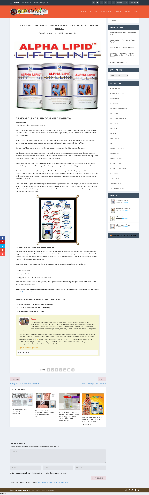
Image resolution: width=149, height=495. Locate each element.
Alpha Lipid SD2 (26, 292)
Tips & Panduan (115, 188)
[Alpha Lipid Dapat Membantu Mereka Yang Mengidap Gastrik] (46, 400)
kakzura (49, 33)
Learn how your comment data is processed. (53, 482)
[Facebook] (23, 353)
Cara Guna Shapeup (117, 118)
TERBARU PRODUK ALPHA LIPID (124, 236)
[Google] (21, 353)
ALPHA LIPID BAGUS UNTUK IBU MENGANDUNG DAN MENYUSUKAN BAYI (92, 419)
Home (83, 12)
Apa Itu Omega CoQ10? (118, 62)
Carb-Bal (113, 123)
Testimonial (114, 183)
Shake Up (113, 178)
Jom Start (93, 12)
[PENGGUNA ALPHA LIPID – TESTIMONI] (22, 399)
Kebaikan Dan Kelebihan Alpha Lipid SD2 (35, 3)
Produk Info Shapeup (117, 168)
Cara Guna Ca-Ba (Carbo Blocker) (121, 47)
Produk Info (114, 163)
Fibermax (113, 138)
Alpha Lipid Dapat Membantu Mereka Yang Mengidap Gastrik (44, 412)
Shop (127, 12)
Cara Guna (114, 113)
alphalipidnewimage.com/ (28, 347)
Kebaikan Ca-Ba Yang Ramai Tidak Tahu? (122, 41)
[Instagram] (26, 353)
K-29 (111, 143)
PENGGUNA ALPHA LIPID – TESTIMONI (21, 410)
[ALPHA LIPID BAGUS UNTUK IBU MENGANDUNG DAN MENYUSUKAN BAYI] (93, 404)
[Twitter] (28, 353)
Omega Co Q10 (115, 158)
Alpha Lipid (68, 33)
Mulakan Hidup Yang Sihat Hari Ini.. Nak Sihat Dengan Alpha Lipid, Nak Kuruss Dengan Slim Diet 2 (69, 415)
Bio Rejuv (113, 103)
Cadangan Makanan (117, 108)
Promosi (113, 173)
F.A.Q (112, 133)
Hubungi (118, 12)
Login (135, 12)
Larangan (113, 153)
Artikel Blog (106, 12)
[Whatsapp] (18, 353)
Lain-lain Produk (116, 148)
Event (112, 128)
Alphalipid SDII (115, 93)
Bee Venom (114, 98)
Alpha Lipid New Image (22, 490)
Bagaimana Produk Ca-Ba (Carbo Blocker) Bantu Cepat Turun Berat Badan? (122, 55)
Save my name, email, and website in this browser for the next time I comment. (39, 473)
